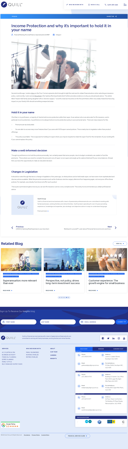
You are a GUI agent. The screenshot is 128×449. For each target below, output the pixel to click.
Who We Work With (33, 348)
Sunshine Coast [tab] (118, 348)
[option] (64, 272)
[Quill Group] (11, 7)
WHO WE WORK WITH (76, 4)
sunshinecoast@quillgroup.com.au (92, 410)
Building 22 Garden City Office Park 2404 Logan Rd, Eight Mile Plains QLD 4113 (114, 379)
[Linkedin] (113, 338)
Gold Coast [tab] (84, 348)
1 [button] (59, 297)
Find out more (42, 211)
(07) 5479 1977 (86, 399)
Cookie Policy (45, 435)
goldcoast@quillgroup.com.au (90, 365)
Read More (6, 290)
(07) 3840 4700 (87, 376)
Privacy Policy (36, 435)
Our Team (53, 352)
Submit (121, 322)
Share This (110, 16)
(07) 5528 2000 (87, 356)
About (52, 348)
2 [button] (61, 297)
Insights (53, 358)
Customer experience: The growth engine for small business (107, 282)
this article (38, 96)
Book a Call (95, 4)
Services (5, 348)
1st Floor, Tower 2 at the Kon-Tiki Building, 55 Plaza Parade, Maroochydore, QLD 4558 (114, 401)
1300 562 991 (112, 5)
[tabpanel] (101, 361)
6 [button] (68, 297)
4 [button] (64, 297)
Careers (53, 355)
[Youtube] (124, 338)
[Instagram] (119, 338)
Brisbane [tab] (101, 348)
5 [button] (66, 297)
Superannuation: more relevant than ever (20, 282)
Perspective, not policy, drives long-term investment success (63, 282)
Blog (15, 16)
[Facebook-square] (103, 338)
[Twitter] (108, 338)
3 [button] (63, 297)
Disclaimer (27, 435)
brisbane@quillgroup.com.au (90, 388)
